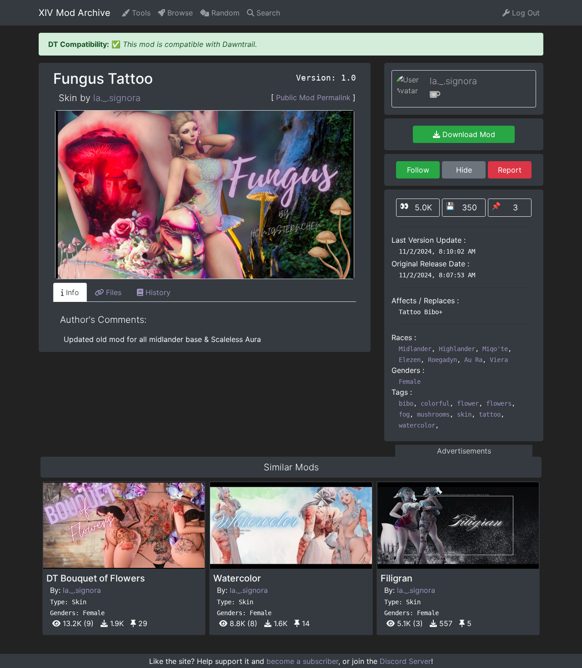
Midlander (415, 348)
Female (410, 381)
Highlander (457, 348)
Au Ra (473, 359)
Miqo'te (495, 348)
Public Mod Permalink (313, 97)
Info (71, 292)
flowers (499, 403)
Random (224, 12)
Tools (140, 12)
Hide (464, 169)
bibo (406, 403)
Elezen (410, 359)
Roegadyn (442, 359)
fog (404, 414)
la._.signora (116, 97)
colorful (435, 403)
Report (510, 169)
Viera (499, 359)
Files (112, 292)
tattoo (490, 414)
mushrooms (433, 414)
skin (464, 414)
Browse (179, 12)
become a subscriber (302, 661)
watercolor (417, 425)
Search (267, 12)
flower (468, 403)
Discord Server (405, 661)
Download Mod (467, 134)
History (157, 292)
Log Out (525, 12)
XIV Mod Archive (74, 12)
